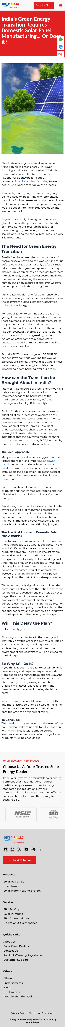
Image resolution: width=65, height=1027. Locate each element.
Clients (8, 978)
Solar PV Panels (13, 881)
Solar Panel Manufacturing (31, 181)
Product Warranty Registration (23, 955)
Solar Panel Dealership (18, 946)
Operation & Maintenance (20, 922)
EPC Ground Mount (16, 918)
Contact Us (10, 950)
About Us (9, 941)
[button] (60, 5)
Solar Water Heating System (22, 890)
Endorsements (13, 982)
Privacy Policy (18, 1013)
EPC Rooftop (11, 909)
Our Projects (11, 992)
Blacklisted (32, 1022)
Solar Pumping (13, 913)
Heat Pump (11, 886)
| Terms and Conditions (41, 1013)
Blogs (7, 987)
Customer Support (15, 959)
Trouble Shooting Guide (19, 996)
